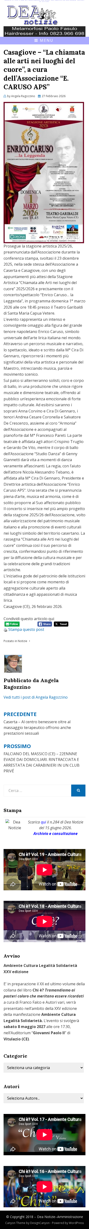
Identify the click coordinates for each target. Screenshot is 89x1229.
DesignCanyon (40, 1223)
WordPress (76, 1223)
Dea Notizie (46, 1216)
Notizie (22, 641)
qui (43, 822)
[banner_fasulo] (44, 31)
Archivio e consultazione (55, 833)
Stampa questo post (26, 629)
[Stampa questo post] (5, 629)
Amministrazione (70, 1216)
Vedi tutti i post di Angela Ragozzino (36, 697)
